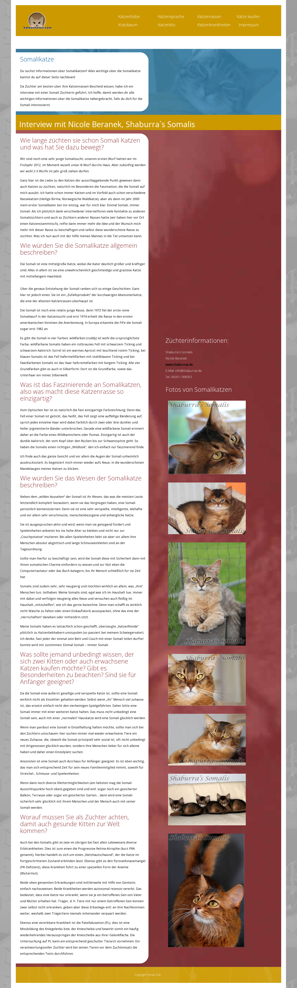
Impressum (249, 24)
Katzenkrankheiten (214, 24)
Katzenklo (166, 24)
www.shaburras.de (179, 364)
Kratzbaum (128, 24)
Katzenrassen (209, 16)
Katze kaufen (248, 16)
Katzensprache (171, 16)
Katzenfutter (129, 16)
